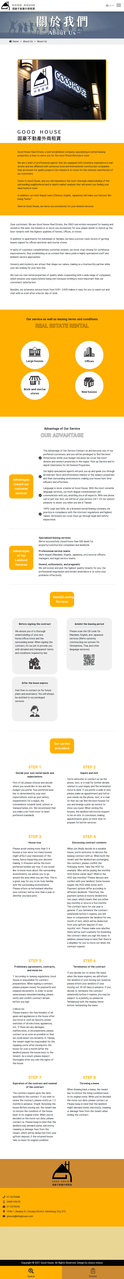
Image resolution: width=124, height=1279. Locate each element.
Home (15, 41)
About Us (28, 41)
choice (91, 1262)
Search (31, 1276)
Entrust (93, 1276)
